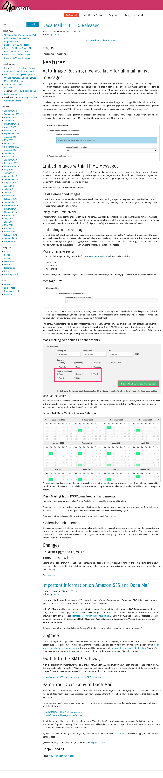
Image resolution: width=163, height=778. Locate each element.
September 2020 (11, 147)
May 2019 (8, 169)
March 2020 (9, 156)
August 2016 (10, 215)
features (8, 251)
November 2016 (11, 209)
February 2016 (10, 235)
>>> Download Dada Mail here (100, 40)
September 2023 (11, 114)
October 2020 (10, 143)
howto (7, 255)
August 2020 (10, 150)
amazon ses (61, 756)
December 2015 (11, 241)
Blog (128, 15)
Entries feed (9, 288)
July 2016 (8, 218)
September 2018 (11, 179)
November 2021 (11, 130)
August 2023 (10, 117)
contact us (122, 733)
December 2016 (11, 205)
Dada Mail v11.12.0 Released (71, 25)
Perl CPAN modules (99, 256)
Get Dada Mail (71, 15)
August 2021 (10, 137)
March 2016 (9, 231)
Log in (7, 284)
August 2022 (10, 127)
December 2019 (11, 163)
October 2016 (10, 212)
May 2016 (8, 225)
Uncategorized (11, 274)
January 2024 (10, 111)
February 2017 (10, 199)
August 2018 (10, 182)
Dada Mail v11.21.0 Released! (17, 54)
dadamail (57, 34)
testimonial (9, 268)
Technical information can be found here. (91, 616)
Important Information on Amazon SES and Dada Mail (96, 585)
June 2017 (9, 192)
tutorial (7, 271)
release (51, 575)
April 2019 (9, 173)
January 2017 (10, 202)
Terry (6, 84)
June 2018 (9, 186)
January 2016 (10, 238)
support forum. (98, 742)
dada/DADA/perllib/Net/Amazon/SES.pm (63, 715)
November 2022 (11, 124)
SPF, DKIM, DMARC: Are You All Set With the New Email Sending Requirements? (20, 38)
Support (114, 15)
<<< (116, 40)
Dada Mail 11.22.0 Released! (17, 45)
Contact (138, 15)
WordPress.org (11, 294)
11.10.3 (51, 756)
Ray (6, 68)
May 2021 (8, 140)
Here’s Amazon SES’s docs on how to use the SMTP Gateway (73, 677)
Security (8, 264)
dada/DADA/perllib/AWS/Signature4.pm (63, 712)
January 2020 (10, 160)
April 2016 (9, 228)
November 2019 (11, 166)
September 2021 (11, 133)
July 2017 (8, 189)
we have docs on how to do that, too (129, 648)
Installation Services (94, 15)
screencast (9, 261)
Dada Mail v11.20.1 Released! (17, 58)
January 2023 (10, 120)
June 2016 (9, 222)
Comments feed (11, 291)
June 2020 (9, 153)
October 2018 (10, 176)
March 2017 (9, 196)
